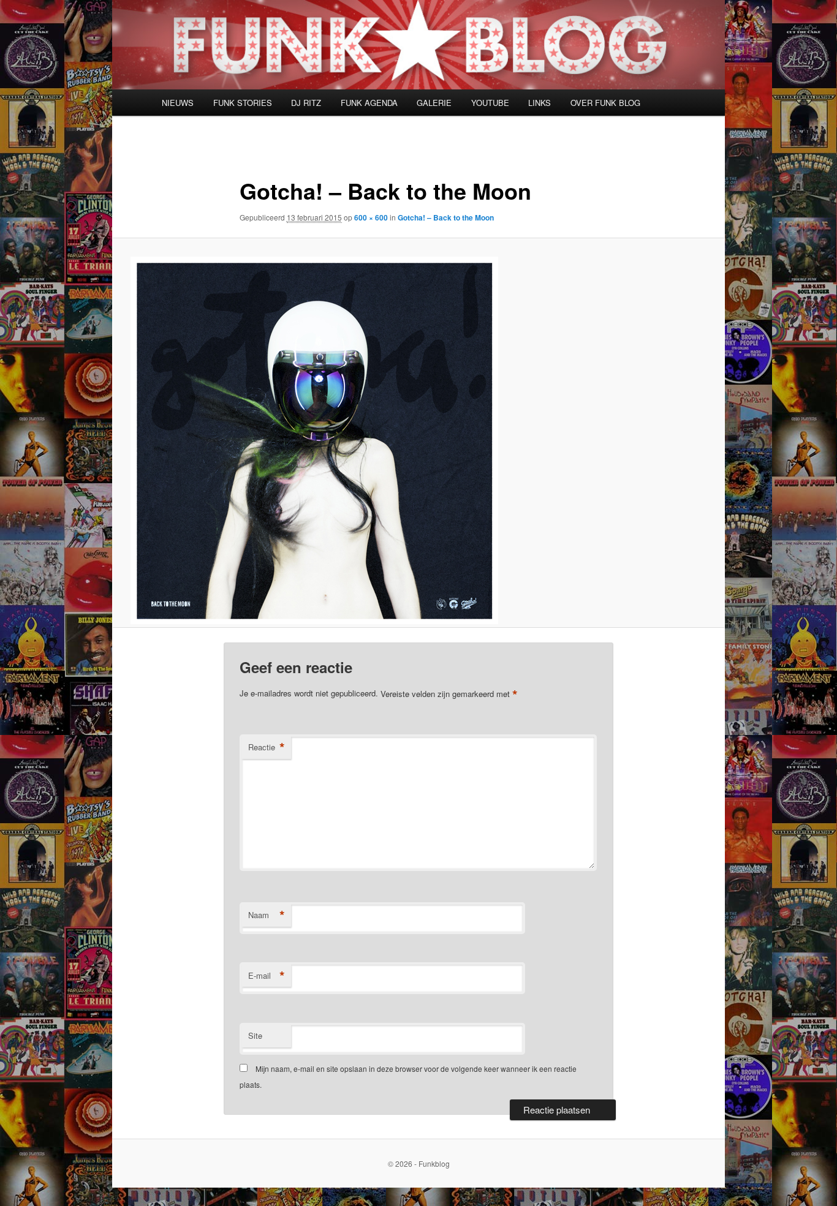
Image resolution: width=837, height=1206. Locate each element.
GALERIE (434, 102)
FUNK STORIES (242, 102)
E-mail (266, 976)
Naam (266, 915)
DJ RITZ (306, 102)
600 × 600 (371, 217)
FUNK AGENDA (369, 102)
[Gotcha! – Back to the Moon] (418, 440)
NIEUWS (178, 102)
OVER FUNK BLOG (605, 102)
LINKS (539, 102)
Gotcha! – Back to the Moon (446, 217)
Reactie (266, 747)
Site (255, 1035)
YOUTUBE (490, 102)
